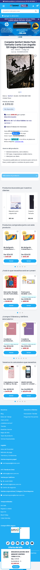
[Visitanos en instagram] (13, 543)
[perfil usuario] (33, 6)
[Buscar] (36, 11)
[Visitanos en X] (27, 543)
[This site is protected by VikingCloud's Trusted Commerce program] (25, 533)
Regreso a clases (6, 509)
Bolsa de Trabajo (6, 417)
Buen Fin (3, 512)
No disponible (8, 109)
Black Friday (4, 515)
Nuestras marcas (6, 429)
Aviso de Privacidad (7, 449)
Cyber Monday (5, 518)
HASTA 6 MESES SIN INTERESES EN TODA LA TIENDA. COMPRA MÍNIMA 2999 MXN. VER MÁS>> (20, 19)
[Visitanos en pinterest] (22, 543)
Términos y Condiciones (8, 455)
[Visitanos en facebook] (17, 543)
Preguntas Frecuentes (31, 417)
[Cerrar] (38, 19)
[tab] (15, 266)
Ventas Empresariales (8, 439)
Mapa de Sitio (5, 433)
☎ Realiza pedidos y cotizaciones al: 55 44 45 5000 (19, 1)
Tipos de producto (7, 436)
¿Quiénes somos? (6, 423)
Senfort (10, 96)
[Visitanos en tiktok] (8, 543)
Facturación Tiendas (30, 414)
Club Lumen (5, 420)
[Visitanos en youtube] (32, 543)
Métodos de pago (6, 452)
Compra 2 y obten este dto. (29, 297)
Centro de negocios (9, 487)
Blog (2, 414)
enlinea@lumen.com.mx (11, 473)
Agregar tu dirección (11, 16)
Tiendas (3, 426)
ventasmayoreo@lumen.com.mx (13, 495)
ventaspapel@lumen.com (11, 463)
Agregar (11, 261)
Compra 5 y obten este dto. (11, 344)
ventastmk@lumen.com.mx (12, 484)
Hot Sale (3, 505)
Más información (10, 117)
